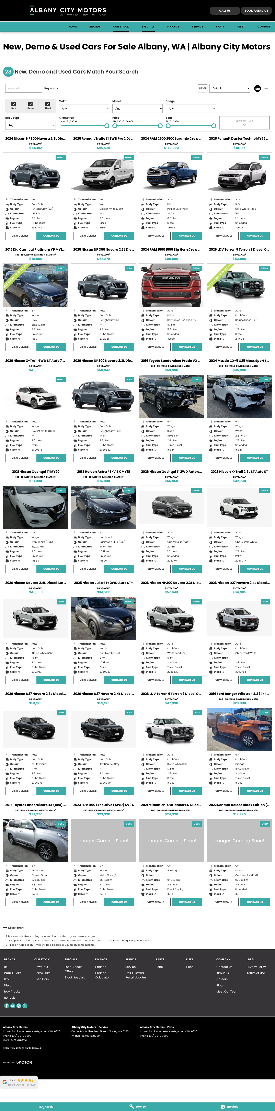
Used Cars (41, 979)
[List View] (266, 88)
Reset (202, 88)
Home (73, 27)
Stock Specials (75, 977)
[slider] (106, 125)
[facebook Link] (6, 1005)
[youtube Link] (12, 1005)
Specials (148, 27)
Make (62, 101)
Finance (173, 27)
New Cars (41, 967)
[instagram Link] (18, 1005)
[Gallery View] (257, 88)
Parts (220, 27)
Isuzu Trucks (12, 973)
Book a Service (256, 11)
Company (264, 27)
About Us (222, 973)
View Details (20, 235)
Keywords (51, 88)
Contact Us (51, 235)
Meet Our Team (227, 991)
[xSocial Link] (24, 1005)
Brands (94, 27)
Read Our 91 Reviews (22, 1084)
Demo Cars (42, 973)
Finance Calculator (102, 975)
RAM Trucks (12, 991)
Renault (9, 998)
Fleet (241, 27)
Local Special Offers (74, 969)
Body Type (12, 118)
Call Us (225, 11)
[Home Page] (68, 10)
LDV (6, 979)
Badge (170, 101)
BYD (7, 967)
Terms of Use (256, 973)
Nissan (8, 985)
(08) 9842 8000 (21, 1036)
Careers (222, 979)
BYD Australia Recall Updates (135, 975)
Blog (219, 985)
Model (116, 101)
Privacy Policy (256, 967)
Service (197, 27)
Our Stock (121, 27)
